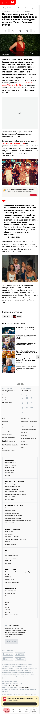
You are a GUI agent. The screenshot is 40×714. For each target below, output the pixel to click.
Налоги (7, 542)
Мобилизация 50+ (10, 510)
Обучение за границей (12, 582)
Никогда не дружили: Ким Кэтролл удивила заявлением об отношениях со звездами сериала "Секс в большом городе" (31, 8)
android (7, 654)
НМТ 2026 (8, 577)
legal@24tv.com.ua (24, 687)
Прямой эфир (9, 467)
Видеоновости (9, 470)
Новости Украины (10, 465)
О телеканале (6, 428)
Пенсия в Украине (10, 544)
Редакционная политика (9, 424)
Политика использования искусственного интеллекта (10, 445)
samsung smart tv (20, 659)
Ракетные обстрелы (11, 484)
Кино (7, 550)
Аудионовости (9, 473)
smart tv (7, 659)
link (22, 398)
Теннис (7, 610)
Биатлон (7, 612)
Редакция (5, 421)
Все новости (9, 460)
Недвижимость (10, 588)
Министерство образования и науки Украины (19, 572)
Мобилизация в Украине (14, 505)
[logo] (12, 2)
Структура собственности (28, 438)
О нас (3, 418)
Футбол (7, 607)
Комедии (8, 560)
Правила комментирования (29, 426)
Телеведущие (6, 431)
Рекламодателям (7, 434)
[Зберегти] (35, 30)
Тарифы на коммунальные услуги (15, 539)
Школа (7, 574)
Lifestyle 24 (5, 8)
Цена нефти (9, 531)
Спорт (7, 602)
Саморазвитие (9, 579)
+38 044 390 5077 (26, 391)
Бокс (6, 604)
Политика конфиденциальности (8, 441)
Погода (7, 475)
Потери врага (9, 499)
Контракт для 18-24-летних (13, 515)
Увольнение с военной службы (14, 508)
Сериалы (8, 563)
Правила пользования (8, 437)
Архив (23, 441)
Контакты (24, 432)
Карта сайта (24, 444)
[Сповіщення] (38, 2)
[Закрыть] (36, 698)
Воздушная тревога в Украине (14, 491)
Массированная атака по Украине (15, 494)
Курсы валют (9, 534)
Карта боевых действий (12, 486)
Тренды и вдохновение (12, 596)
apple (20, 654)
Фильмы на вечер (10, 558)
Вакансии (24, 435)
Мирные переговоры (11, 489)
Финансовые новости (12, 536)
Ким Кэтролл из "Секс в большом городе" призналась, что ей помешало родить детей (17, 134)
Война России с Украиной (14, 481)
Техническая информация (28, 429)
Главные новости (10, 462)
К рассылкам (11, 641)
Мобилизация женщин (12, 513)
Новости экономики (12, 529)
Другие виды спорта (11, 615)
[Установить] (20, 701)
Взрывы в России (10, 497)
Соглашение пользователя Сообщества (29, 422)
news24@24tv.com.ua (8, 391)
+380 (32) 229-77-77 (13, 685)
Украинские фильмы (11, 555)
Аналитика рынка (10, 591)
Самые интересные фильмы (13, 553)
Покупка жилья (10, 593)
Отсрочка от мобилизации (13, 518)
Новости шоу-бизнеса (16, 8)
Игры (22, 447)
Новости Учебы (10, 569)
